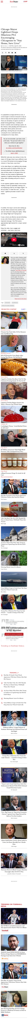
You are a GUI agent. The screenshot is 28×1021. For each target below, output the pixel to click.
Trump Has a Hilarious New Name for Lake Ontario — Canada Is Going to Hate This (13, 611)
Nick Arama (3, 499)
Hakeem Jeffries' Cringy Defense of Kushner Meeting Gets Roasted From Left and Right (14, 729)
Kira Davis (5, 46)
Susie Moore (4, 569)
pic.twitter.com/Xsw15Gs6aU (14, 148)
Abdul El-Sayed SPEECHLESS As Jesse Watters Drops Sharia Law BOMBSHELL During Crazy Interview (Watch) (13, 954)
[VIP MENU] (25, 1)
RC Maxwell (14, 790)
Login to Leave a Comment (14, 634)
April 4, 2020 (14, 153)
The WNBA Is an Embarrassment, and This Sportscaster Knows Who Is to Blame (14, 927)
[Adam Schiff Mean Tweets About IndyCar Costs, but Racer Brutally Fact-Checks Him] (14, 831)
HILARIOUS (15, 302)
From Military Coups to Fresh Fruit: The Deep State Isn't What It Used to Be (14, 589)
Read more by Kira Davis (21, 298)
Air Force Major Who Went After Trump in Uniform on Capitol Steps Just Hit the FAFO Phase (13, 544)
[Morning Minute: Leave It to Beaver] (14, 558)
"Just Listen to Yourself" (20, 270)
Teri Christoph (4, 548)
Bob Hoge (3, 523)
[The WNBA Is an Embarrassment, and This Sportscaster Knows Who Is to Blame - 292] (14, 916)
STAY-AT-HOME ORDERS (8, 305)
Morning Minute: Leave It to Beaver (11, 567)
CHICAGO (7, 302)
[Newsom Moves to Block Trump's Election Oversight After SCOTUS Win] (14, 860)
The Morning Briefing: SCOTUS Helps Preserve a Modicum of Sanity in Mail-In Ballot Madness (13, 1010)
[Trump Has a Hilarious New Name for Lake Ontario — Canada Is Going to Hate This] (14, 602)
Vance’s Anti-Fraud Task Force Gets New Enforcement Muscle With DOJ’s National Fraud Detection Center (14, 786)
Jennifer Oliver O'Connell (14, 874)
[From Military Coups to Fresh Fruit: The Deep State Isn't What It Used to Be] (14, 579)
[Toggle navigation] (2, 1)
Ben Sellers (3, 592)
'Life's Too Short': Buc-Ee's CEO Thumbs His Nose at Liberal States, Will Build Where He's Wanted (13, 519)
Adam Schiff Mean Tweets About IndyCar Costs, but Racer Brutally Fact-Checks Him (14, 842)
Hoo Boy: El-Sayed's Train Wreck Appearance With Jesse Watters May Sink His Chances (13, 496)
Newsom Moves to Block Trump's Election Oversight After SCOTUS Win (14, 871)
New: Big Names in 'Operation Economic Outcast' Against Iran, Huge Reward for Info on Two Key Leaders (14, 814)
